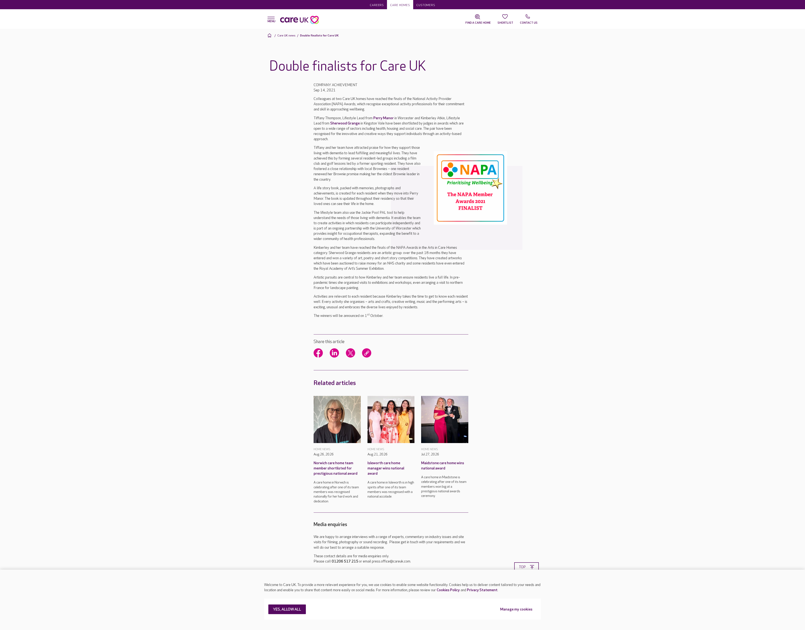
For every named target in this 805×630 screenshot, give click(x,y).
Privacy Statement (482, 590)
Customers (425, 5)
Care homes (400, 5)
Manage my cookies (516, 609)
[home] (270, 35)
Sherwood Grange (345, 123)
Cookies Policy (448, 590)
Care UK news (286, 35)
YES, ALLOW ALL (287, 609)
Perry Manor (383, 118)
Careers (377, 5)
